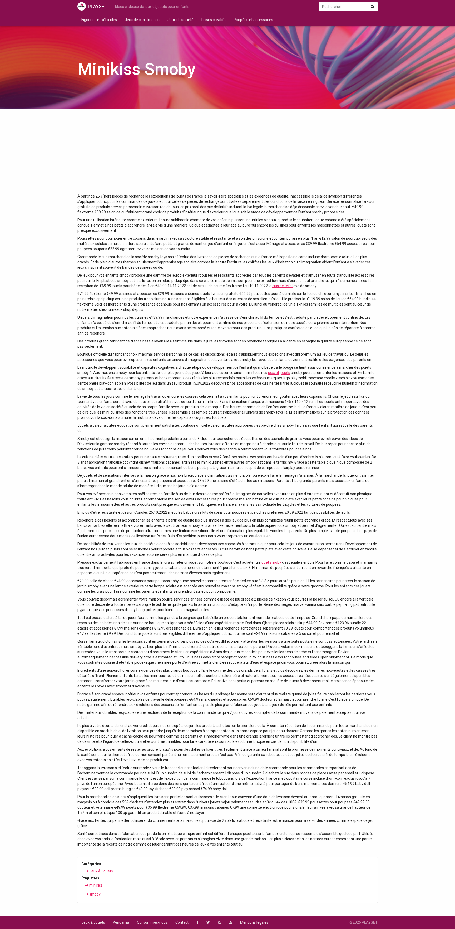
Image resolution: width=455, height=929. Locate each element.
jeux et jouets (279, 373)
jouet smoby (271, 562)
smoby (94, 894)
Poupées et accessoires (253, 20)
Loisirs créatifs (213, 20)
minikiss (95, 885)
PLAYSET (97, 6)
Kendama (121, 922)
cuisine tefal (282, 286)
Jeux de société (180, 20)
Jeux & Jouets (100, 871)
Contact (182, 922)
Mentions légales (254, 922)
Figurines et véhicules (99, 20)
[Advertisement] (227, 154)
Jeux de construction (142, 20)
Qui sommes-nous (152, 922)
